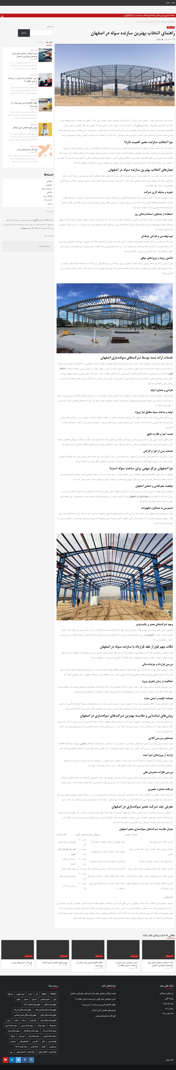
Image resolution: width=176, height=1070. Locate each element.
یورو (11, 1052)
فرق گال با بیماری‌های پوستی (27, 150)
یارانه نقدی (34, 1047)
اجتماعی (152, 15)
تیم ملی (24, 220)
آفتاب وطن (169, 1060)
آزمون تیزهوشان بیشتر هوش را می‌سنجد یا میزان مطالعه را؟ (95, 999)
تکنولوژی (127, 15)
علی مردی (160, 39)
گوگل (43, 1047)
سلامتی (157, 15)
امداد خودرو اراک (167, 1013)
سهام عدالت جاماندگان (31, 1031)
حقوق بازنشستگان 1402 (32, 1005)
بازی (35, 220)
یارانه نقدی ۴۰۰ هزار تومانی (25, 1052)
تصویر (168, 3)
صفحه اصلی (170, 15)
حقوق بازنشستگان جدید (48, 1020)
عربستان (22, 1036)
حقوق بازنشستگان (13, 220)
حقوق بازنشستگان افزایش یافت (45, 1010)
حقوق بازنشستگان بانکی (27, 225)
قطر (43, 1042)
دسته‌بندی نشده (46, 189)
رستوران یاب (169, 1008)
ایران (40, 220)
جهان (18, 999)
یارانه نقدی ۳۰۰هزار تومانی (47, 1052)
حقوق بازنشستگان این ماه (38, 225)
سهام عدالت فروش (49, 1036)
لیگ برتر (31, 228)
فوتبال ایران (52, 1042)
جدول (20, 220)
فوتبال (36, 228)
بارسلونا (10, 994)
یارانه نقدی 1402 (21, 1047)
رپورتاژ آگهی (169, 998)
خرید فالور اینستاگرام (44, 246)
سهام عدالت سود (14, 1031)
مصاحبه (13, 1042)
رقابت (48, 228)
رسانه (24, 1020)
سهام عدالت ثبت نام (49, 1031)
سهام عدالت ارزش (27, 1026)
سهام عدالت (41, 1026)
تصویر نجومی (30, 220)
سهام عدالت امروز (11, 1026)
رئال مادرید (32, 1020)
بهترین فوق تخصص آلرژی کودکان (24, 128)
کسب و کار (135, 15)
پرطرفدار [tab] (41, 42)
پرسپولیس (24, 228)
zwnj (51, 220)
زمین (44, 228)
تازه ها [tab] (49, 42)
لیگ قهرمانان (23, 1042)
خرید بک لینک (168, 1003)
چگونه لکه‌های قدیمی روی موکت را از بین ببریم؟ (99, 1004)
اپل (43, 220)
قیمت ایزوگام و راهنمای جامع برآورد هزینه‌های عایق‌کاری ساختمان (93, 993)
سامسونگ (41, 228)
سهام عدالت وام (33, 1036)
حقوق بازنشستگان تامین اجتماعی (14, 225)
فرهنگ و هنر (144, 15)
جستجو (50, 26)
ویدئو (173, 3)
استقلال (46, 220)
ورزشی (163, 15)
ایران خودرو (20, 994)
